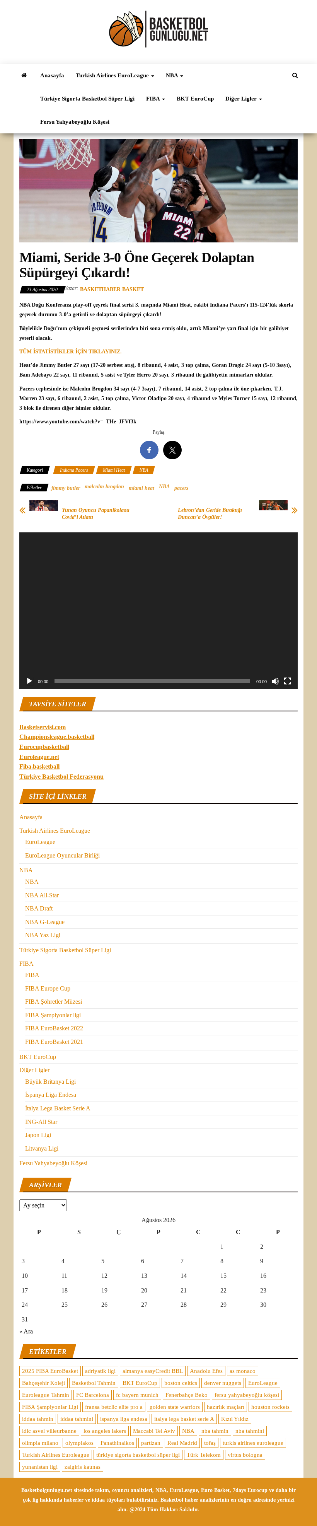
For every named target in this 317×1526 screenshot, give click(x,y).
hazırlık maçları (225, 1407)
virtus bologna (245, 1455)
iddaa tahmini (76, 1419)
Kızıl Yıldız (235, 1419)
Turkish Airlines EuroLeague (113, 75)
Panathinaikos (117, 1443)
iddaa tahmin (37, 1419)
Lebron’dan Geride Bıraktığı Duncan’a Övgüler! (210, 513)
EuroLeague (40, 842)
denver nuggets (222, 1383)
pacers (181, 488)
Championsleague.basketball (56, 736)
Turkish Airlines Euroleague (55, 1455)
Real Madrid (182, 1443)
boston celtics (180, 1383)
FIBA (153, 98)
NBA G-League (45, 922)
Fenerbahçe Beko (186, 1395)
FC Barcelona (92, 1395)
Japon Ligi (38, 1135)
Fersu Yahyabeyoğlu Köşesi (74, 122)
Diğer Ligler (241, 98)
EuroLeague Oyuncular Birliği (62, 855)
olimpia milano (40, 1443)
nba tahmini (249, 1431)
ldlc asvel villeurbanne (49, 1431)
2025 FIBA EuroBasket (50, 1371)
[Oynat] (29, 681)
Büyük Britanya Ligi (50, 1081)
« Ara (26, 1331)
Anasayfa (52, 75)
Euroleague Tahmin (45, 1395)
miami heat (141, 488)
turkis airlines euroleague (253, 1443)
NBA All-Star (42, 895)
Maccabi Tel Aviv (154, 1431)
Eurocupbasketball (44, 746)
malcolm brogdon (104, 486)
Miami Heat (114, 470)
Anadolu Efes (206, 1371)
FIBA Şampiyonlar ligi (53, 1015)
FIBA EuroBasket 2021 (54, 1041)
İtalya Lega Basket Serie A (57, 1108)
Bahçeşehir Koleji (43, 1383)
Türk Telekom (204, 1455)
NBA (172, 75)
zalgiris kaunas (83, 1467)
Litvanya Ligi (41, 1148)
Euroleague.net (39, 757)
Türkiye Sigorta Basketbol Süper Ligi (87, 98)
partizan (150, 1443)
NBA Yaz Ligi (42, 935)
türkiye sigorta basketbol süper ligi (138, 1455)
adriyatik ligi (100, 1371)
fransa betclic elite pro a (114, 1407)
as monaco (243, 1371)
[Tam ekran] (287, 681)
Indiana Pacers (74, 470)
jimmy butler (65, 488)
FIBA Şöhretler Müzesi (53, 1001)
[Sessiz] (275, 681)
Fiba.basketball (39, 766)
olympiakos (79, 1443)
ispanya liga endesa (123, 1419)
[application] (158, 610)
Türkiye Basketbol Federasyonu (61, 776)
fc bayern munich (137, 1395)
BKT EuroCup (195, 98)
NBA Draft (39, 908)
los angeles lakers (105, 1431)
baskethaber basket (112, 289)
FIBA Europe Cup (47, 988)
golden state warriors (175, 1407)
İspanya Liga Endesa (50, 1094)
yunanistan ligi (40, 1467)
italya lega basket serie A (184, 1419)
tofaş (210, 1443)
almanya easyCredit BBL (153, 1371)
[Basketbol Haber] (24, 75)
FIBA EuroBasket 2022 (54, 1028)
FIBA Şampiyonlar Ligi (50, 1407)
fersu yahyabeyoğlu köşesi (247, 1395)
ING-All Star (41, 1121)
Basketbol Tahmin (94, 1383)
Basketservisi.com (42, 727)
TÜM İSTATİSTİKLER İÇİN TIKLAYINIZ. (70, 352)
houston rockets (270, 1407)
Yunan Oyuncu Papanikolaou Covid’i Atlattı (96, 513)
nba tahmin (214, 1431)
